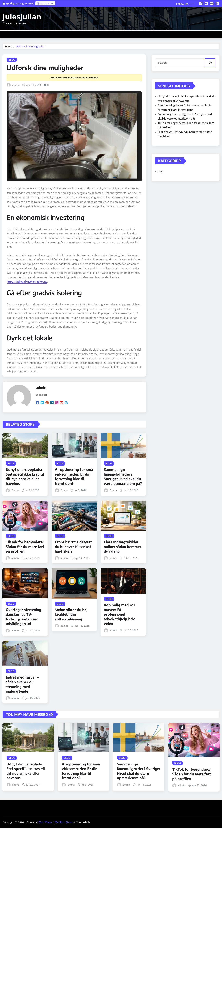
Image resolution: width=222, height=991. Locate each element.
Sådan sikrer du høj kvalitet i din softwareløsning (71, 614)
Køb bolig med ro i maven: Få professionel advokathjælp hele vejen (119, 614)
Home (8, 46)
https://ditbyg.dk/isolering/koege (27, 281)
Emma (15, 490)
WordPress (45, 822)
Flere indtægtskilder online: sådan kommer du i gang (122, 546)
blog (160, 171)
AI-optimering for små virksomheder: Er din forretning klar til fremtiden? (74, 476)
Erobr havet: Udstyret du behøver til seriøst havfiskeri (73, 546)
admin (16, 85)
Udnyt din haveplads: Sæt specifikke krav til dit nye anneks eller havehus (25, 476)
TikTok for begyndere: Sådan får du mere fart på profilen (25, 546)
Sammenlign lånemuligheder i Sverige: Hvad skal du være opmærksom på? (123, 476)
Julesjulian (21, 16)
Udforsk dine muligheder (30, 46)
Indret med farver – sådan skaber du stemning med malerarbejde (22, 684)
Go (210, 62)
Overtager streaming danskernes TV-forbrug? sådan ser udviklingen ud (23, 616)
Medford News (64, 822)
